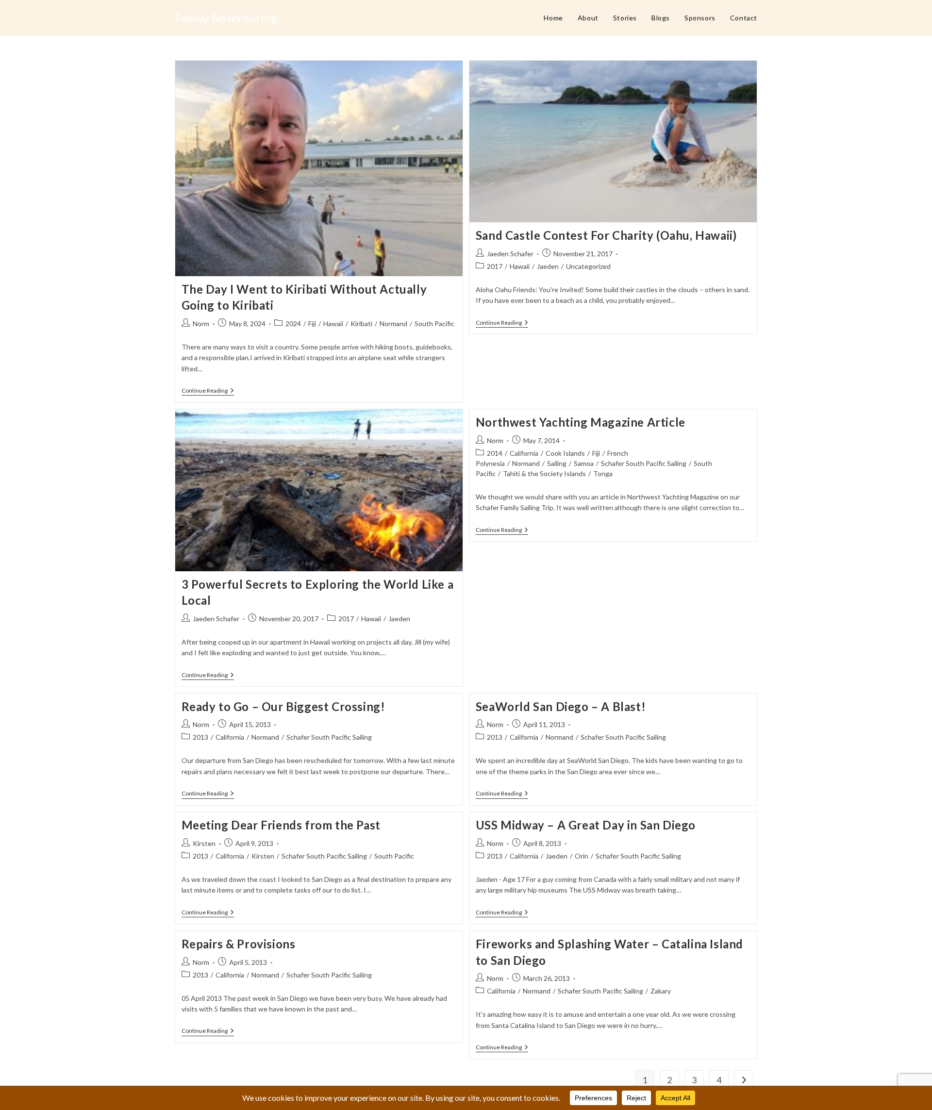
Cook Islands (565, 453)
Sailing (556, 463)
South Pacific (434, 323)
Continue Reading (208, 391)
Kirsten (204, 843)
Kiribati (361, 323)
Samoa (584, 463)
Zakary (660, 991)
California (524, 453)
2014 (494, 453)
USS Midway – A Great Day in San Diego (586, 825)
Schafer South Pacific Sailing (643, 463)
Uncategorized (588, 266)
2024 (293, 323)
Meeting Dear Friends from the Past (281, 825)
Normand (393, 323)
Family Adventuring (226, 18)
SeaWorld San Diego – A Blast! (561, 706)
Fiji (312, 323)
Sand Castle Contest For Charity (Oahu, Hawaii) (606, 235)
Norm (201, 323)
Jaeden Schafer (510, 253)
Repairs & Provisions (239, 944)
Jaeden (548, 266)
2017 (494, 266)
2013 (200, 737)
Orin (581, 856)
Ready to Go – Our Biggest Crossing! (283, 706)
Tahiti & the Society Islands (544, 473)
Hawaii (333, 323)
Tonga (603, 473)
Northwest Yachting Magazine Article (580, 422)
